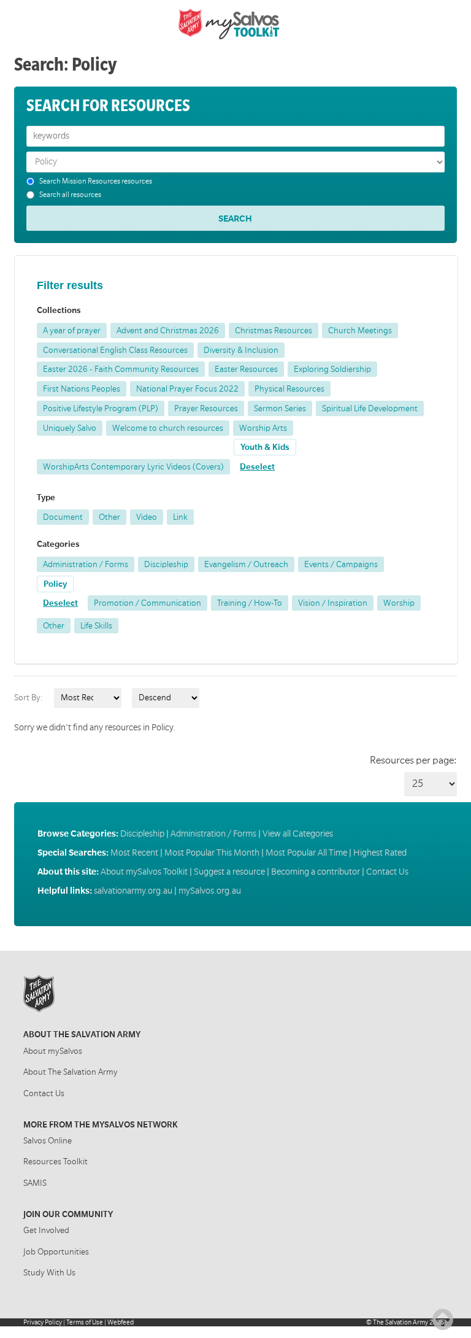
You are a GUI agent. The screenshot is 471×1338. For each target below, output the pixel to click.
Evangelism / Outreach (246, 564)
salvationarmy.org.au (133, 890)
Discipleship (166, 564)
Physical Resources (289, 388)
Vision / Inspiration (332, 603)
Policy (55, 584)
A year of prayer (72, 330)
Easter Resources (246, 369)
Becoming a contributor (315, 871)
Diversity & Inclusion (241, 350)
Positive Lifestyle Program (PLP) (100, 408)
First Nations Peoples (81, 388)
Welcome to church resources (167, 428)
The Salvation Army (400, 1322)
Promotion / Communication (147, 603)
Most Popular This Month (211, 852)
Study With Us (49, 1272)
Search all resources (70, 195)
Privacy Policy (42, 1322)
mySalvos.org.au (209, 890)
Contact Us (387, 871)
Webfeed (120, 1322)
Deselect (257, 466)
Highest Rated (380, 852)
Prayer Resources (206, 408)
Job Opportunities (56, 1251)
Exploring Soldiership (332, 369)
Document (63, 517)
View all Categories (297, 833)
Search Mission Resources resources (95, 181)
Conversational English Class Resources (115, 350)
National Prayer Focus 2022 (187, 388)
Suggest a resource (229, 871)
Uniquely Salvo (69, 428)
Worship (399, 603)
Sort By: (28, 698)
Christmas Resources (273, 330)
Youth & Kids (264, 447)
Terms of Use (84, 1322)
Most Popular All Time (306, 852)
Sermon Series (280, 408)
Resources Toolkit (55, 1161)
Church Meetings (360, 330)
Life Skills (96, 625)
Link (180, 517)
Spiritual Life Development (370, 408)
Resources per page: (413, 760)
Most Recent (134, 852)
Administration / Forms (85, 564)
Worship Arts (263, 428)
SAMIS (35, 1183)
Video (146, 517)
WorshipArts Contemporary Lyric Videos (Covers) (133, 466)
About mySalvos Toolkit (144, 871)
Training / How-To (249, 603)
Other (109, 517)
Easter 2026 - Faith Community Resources (121, 369)
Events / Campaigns (341, 564)
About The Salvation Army (70, 1072)
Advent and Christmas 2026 (168, 330)
